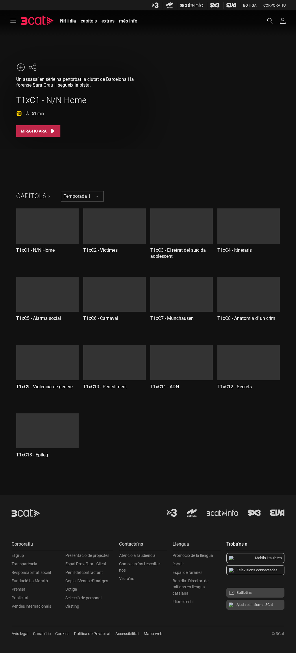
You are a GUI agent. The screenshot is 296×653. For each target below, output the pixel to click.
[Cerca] (273, 20)
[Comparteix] (32, 67)
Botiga (249, 5)
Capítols (31, 196)
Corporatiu (274, 5)
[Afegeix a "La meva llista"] (20, 67)
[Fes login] (282, 20)
